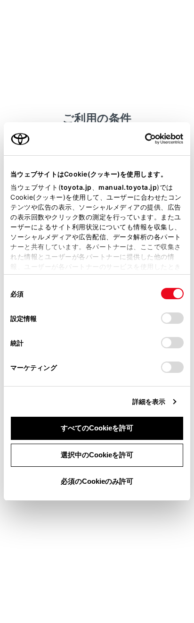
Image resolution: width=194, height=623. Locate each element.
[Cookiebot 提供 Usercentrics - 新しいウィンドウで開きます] (142, 138)
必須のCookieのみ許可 (97, 481)
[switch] (172, 318)
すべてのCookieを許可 (97, 428)
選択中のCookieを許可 (97, 455)
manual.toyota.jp (127, 187)
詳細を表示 (149, 401)
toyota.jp (76, 187)
